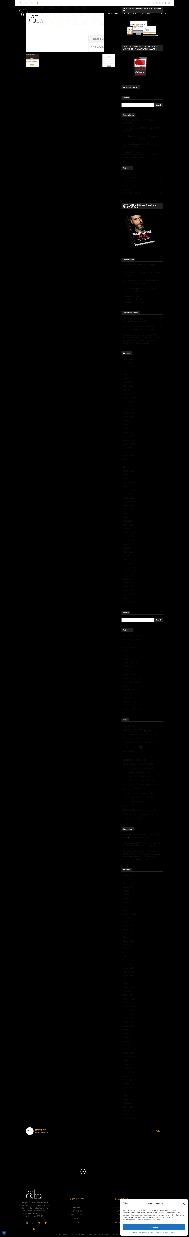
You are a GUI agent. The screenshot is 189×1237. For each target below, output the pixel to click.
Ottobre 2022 (128, 405)
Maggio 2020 (128, 517)
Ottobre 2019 (128, 536)
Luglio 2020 (128, 509)
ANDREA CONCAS (137, 730)
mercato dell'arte (147, 793)
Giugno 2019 (128, 544)
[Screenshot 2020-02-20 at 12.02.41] (65, 52)
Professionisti (128, 705)
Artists (125, 655)
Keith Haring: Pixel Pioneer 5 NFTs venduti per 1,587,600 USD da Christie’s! (141, 137)
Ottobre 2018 (128, 567)
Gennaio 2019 (129, 559)
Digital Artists (146, 776)
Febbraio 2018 (129, 594)
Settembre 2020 (129, 501)
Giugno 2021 (128, 467)
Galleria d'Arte (152, 784)
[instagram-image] (37, 1148)
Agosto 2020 (128, 505)
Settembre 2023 (129, 366)
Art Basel (154, 734)
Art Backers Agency (131, 636)
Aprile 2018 (127, 586)
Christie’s (148, 763)
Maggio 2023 (128, 378)
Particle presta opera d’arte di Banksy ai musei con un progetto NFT (141, 145)
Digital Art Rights (130, 780)
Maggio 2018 (128, 583)
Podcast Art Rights (130, 701)
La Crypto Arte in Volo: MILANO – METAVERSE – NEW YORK (142, 129)
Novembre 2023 (130, 363)
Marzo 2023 (128, 386)
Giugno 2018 (128, 579)
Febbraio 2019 (129, 555)
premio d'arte (131, 805)
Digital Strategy (147, 780)
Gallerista (143, 789)
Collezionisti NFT (130, 663)
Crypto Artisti (128, 666)
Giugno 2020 (128, 513)
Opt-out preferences (139, 1232)
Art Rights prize (129, 647)
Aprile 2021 (127, 474)
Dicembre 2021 (129, 444)
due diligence (129, 784)
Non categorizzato (131, 693)
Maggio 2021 (128, 471)
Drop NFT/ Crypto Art (132, 682)
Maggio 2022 (128, 424)
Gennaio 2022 (129, 440)
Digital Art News (130, 674)
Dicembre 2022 (129, 397)
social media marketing (131, 814)
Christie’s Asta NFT (130, 768)
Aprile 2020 (127, 521)
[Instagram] (26, 3)
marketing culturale (130, 793)
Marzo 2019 (128, 552)
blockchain (129, 751)
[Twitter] (33, 1229)
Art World (127, 651)
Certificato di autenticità (132, 764)
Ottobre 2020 (128, 498)
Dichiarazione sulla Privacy (158, 1232)
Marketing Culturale (131, 690)
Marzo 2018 (128, 590)
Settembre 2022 (129, 409)
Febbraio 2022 (129, 436)
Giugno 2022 (128, 420)
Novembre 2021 (130, 447)
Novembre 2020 (130, 494)
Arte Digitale (149, 742)
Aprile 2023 (127, 382)
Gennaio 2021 (129, 486)
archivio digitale (143, 734)
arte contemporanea (132, 742)
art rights (140, 746)
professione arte (134, 809)
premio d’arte (137, 801)
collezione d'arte (146, 768)
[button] (184, 1203)
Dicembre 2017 (129, 602)
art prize (126, 747)
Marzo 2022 (128, 432)
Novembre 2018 (130, 563)
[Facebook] (20, 3)
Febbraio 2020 (129, 528)
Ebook (125, 686)
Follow (158, 1131)
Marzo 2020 (128, 525)
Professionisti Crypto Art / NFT (136, 709)
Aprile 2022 (127, 428)
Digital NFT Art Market (132, 678)
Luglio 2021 (128, 463)
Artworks (126, 659)
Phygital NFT (128, 697)
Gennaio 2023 (129, 393)
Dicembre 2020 (129, 490)
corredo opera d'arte (130, 776)
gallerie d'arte (130, 788)
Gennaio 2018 (129, 598)
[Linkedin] (31, 3)
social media (151, 810)
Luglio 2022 (128, 417)
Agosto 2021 (128, 459)
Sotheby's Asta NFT (129, 818)
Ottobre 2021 (128, 451)
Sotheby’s (142, 818)
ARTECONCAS (142, 738)
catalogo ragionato (129, 756)
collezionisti (142, 772)
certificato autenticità (134, 759)
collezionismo (128, 772)
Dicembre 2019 (129, 532)
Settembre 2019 (129, 540)
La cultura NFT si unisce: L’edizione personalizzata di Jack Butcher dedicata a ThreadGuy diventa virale (140, 155)
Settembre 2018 (129, 571)
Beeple (152, 747)
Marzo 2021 (128, 478)
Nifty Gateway (136, 797)
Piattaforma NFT (150, 797)
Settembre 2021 (129, 455)
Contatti (173, 1232)
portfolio (126, 801)
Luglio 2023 (128, 370)
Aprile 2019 (127, 548)
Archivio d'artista (129, 734)
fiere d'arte (141, 785)
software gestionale (148, 814)
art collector (128, 738)
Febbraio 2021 (129, 482)
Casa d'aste (141, 751)
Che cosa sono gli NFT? (139, 321)
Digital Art (127, 670)
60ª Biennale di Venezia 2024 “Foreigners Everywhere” (139, 121)
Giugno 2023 (128, 374)
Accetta (154, 1227)
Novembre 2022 (130, 401)
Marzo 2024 (128, 359)
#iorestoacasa (129, 726)
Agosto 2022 (128, 413)
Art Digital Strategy (131, 639)
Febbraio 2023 (129, 390)
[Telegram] (45, 1223)
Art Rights (127, 643)
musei (126, 797)
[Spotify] (37, 3)
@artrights (40, 1129)
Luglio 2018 (128, 575)
